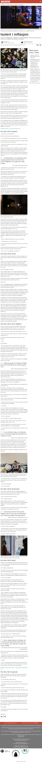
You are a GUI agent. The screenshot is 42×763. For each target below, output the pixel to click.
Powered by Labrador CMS (21, 761)
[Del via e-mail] (40, 45)
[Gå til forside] (5, 2)
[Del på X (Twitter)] (39, 45)
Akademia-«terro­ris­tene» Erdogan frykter (12, 128)
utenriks (3, 714)
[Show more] (35, 85)
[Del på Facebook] (37, 45)
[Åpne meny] (40, 1)
